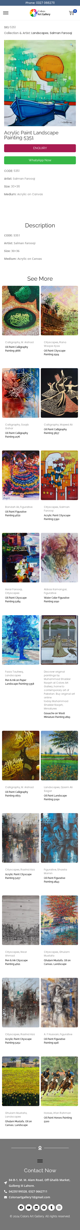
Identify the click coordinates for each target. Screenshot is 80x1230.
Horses (48, 1113)
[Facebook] (21, 1207)
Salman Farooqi (61, 33)
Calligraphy (12, 342)
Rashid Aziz (28, 869)
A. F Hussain (51, 1034)
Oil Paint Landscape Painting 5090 (55, 797)
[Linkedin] (36, 1207)
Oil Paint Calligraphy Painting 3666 (16, 349)
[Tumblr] (51, 1207)
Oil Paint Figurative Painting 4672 (15, 513)
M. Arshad (27, 342)
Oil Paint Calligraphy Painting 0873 (16, 794)
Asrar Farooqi (13, 589)
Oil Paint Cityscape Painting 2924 (54, 352)
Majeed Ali (66, 424)
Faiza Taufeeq (14, 671)
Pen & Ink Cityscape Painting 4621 (16, 962)
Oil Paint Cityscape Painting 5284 (16, 599)
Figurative (26, 507)
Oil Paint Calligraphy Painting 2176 (16, 435)
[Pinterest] (44, 1207)
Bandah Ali (12, 507)
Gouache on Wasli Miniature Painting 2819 (57, 715)
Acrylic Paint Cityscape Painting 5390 (57, 517)
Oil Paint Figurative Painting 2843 (54, 880)
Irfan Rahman (62, 1113)
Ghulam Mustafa (16, 1113)
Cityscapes (51, 342)
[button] (72, 44)
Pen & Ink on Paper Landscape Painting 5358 (19, 682)
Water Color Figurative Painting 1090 (56, 599)
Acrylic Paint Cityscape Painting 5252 (18, 1041)
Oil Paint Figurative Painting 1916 (54, 1041)
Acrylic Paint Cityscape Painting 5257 (18, 876)
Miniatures (50, 708)
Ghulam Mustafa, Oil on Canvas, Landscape (57, 962)
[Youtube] (28, 1207)
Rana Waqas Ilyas (55, 344)
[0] (71, 12)
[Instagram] (59, 1207)
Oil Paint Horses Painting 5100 (58, 1119)
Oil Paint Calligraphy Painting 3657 (55, 431)
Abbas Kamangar (55, 589)
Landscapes (39, 33)
